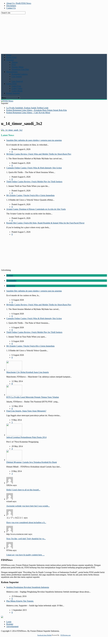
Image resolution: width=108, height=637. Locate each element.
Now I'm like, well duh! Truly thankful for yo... (26, 539)
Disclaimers (11, 6)
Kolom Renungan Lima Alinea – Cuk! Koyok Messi (28, 112)
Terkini (9, 275)
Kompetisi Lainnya (20, 74)
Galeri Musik (17, 91)
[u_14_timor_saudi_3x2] (11, 130)
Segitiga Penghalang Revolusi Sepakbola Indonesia (27, 587)
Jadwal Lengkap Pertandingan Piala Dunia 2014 (26, 437)
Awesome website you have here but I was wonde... (28, 506)
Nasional (10, 60)
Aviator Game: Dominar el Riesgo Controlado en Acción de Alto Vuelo (36, 209)
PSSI (14, 64)
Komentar (10, 286)
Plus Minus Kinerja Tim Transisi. (20, 601)
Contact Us (11, 8)
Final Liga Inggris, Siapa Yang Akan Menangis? (26, 411)
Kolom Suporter (13, 93)
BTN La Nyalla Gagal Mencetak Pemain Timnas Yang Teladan (32, 397)
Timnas (15, 62)
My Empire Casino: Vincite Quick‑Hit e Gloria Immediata (30, 195)
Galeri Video (17, 88)
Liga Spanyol (17, 81)
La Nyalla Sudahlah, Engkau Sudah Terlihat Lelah (27, 108)
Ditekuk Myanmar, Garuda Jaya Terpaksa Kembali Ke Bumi (31, 462)
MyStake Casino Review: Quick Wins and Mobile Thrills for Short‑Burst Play (38, 154)
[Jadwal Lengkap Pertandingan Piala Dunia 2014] (14, 435)
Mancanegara (12, 72)
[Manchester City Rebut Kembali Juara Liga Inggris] (14, 370)
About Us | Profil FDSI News (18, 3)
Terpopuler (11, 280)
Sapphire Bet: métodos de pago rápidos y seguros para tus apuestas (34, 140)
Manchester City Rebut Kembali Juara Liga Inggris (27, 372)
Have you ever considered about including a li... (26, 522)
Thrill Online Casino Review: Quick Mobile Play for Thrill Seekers (34, 181)
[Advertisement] (54, 32)
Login (8, 622)
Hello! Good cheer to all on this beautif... (23, 490)
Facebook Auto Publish (44, 635)
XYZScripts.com (65, 635)
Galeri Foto (16, 86)
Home (8, 55)
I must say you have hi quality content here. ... (25, 555)
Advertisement (12, 626)
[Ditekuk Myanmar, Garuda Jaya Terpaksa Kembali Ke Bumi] (14, 460)
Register (9, 624)
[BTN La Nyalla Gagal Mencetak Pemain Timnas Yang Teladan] (14, 395)
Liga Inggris (17, 76)
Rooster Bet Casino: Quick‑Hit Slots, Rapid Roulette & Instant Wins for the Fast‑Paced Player (45, 223)
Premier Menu (17, 67)
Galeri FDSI (11, 84)
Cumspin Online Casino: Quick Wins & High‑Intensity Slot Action (34, 168)
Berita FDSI (11, 57)
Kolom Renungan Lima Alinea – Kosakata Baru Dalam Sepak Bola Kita (36, 110)
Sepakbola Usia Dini (20, 69)
